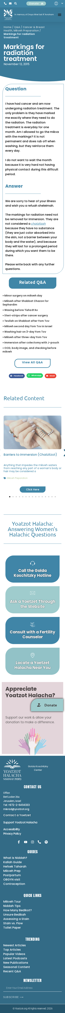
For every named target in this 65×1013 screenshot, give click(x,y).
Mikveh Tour (12, 901)
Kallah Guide (12, 862)
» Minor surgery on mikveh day (22, 295)
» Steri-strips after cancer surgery (25, 315)
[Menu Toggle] (59, 14)
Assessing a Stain (16, 919)
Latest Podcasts (15, 958)
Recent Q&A (12, 971)
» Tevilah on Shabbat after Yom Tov (26, 321)
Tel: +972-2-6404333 (16, 805)
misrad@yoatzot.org (16, 809)
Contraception (14, 884)
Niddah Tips (12, 906)
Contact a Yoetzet (17, 815)
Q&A (17, 27)
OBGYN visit (11, 879)
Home (7, 27)
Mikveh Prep (12, 871)
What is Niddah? (15, 858)
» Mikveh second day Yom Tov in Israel (27, 326)
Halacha (31, 822)
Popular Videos (14, 954)
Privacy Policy (12, 834)
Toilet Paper (12, 928)
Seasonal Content (16, 967)
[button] (17, 376)
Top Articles (12, 950)
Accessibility (11, 829)
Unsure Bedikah (14, 914)
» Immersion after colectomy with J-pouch (31, 342)
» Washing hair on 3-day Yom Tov (24, 332)
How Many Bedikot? (17, 910)
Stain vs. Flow (13, 923)
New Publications (15, 963)
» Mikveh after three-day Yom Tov (25, 337)
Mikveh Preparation (26, 30)
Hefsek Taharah (14, 866)
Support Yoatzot (14, 822)
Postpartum (12, 875)
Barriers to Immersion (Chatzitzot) (30, 454)
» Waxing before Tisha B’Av (20, 310)
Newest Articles (14, 945)
